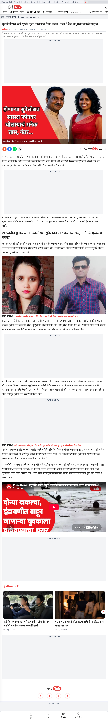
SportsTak (35, 2)
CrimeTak (46, 2)
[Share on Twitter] (19, 149)
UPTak (27, 2)
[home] (54, 688)
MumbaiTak (6, 2)
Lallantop (56, 2)
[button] (28, 605)
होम (2, 17)
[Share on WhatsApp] (14, 149)
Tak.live (74, 2)
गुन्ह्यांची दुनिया (11, 17)
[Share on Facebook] (9, 149)
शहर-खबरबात (78, 12)
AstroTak (65, 2)
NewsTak (18, 2)
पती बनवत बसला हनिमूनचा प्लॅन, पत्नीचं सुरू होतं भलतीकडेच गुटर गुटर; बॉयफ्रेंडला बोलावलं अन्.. (48, 445)
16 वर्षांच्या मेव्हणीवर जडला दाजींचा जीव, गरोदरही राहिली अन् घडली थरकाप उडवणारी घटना (46, 316)
